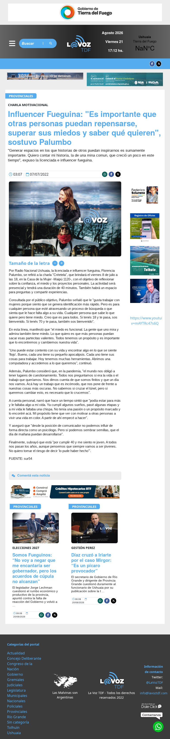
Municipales (17, 695)
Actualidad (16, 653)
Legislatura (16, 690)
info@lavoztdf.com (153, 693)
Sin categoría (18, 722)
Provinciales (21, 96)
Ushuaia (14, 732)
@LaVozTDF (154, 682)
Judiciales (15, 685)
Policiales (15, 706)
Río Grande (16, 716)
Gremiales (15, 679)
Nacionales (16, 700)
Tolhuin (13, 727)
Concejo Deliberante (24, 658)
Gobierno (15, 674)
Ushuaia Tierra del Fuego (145, 43)
